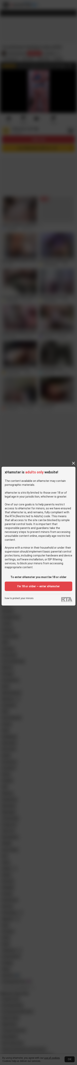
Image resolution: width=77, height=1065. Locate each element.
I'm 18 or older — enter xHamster (38, 586)
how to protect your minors (19, 598)
